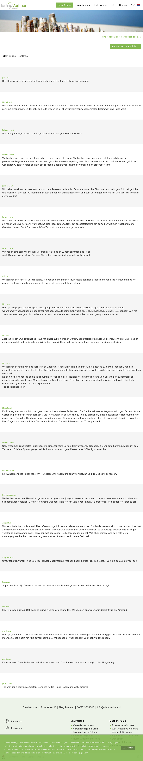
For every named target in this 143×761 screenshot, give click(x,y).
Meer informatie (117, 720)
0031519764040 (85, 707)
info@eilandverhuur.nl (109, 707)
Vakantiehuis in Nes (83, 725)
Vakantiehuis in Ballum (85, 732)
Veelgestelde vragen (122, 732)
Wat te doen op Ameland (125, 728)
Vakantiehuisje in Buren (85, 728)
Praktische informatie (123, 725)
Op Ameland (77, 720)
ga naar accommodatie (124, 46)
